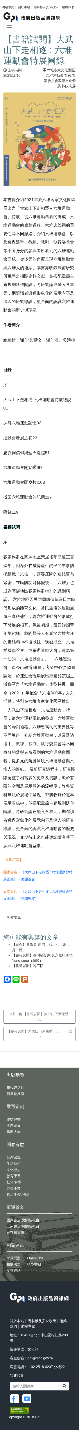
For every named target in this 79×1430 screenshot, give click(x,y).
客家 (67, 75)
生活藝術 (14, 1163)
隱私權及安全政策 (46, 7)
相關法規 (14, 1264)
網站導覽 (8, 7)
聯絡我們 (68, 7)
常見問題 (14, 1258)
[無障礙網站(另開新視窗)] (19, 1410)
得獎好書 (14, 1119)
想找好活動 (15, 1087)
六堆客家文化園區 (61, 70)
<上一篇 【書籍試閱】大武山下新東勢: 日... (40, 1016)
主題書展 (14, 1125)
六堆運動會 (54, 75)
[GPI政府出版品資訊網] (32, 17)
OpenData (35, 1258)
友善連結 (14, 1270)
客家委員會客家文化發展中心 (60, 81)
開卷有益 (15, 1144)
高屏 (72, 86)
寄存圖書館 (15, 1232)
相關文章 (14, 917)
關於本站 (24, 7)
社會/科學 (14, 1182)
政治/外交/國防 (18, 1194)
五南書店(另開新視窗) (23, 1226)
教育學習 (14, 1176)
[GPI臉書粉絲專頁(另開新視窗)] (15, 1398)
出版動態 (15, 1074)
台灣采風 (14, 1157)
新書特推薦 (15, 1094)
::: (11, 1290)
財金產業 (14, 1188)
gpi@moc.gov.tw (40, 1358)
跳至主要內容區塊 (12, 2)
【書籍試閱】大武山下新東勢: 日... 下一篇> (39, 1033)
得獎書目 (34, 1264)
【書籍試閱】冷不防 (28, 966)
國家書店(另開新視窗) (23, 1220)
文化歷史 (14, 1170)
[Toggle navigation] (10, 27)
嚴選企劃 (15, 1106)
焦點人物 (14, 1132)
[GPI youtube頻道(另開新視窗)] (28, 1398)
